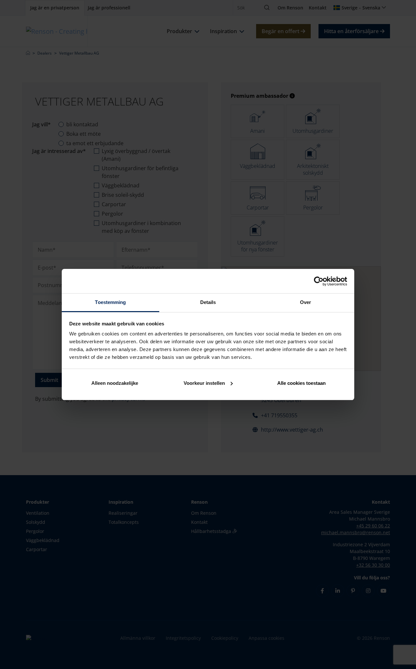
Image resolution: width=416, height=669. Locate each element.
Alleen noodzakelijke (114, 383)
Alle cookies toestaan (301, 383)
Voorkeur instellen (204, 383)
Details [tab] (208, 302)
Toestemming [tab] (110, 302)
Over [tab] (305, 302)
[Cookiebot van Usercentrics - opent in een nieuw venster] (318, 281)
